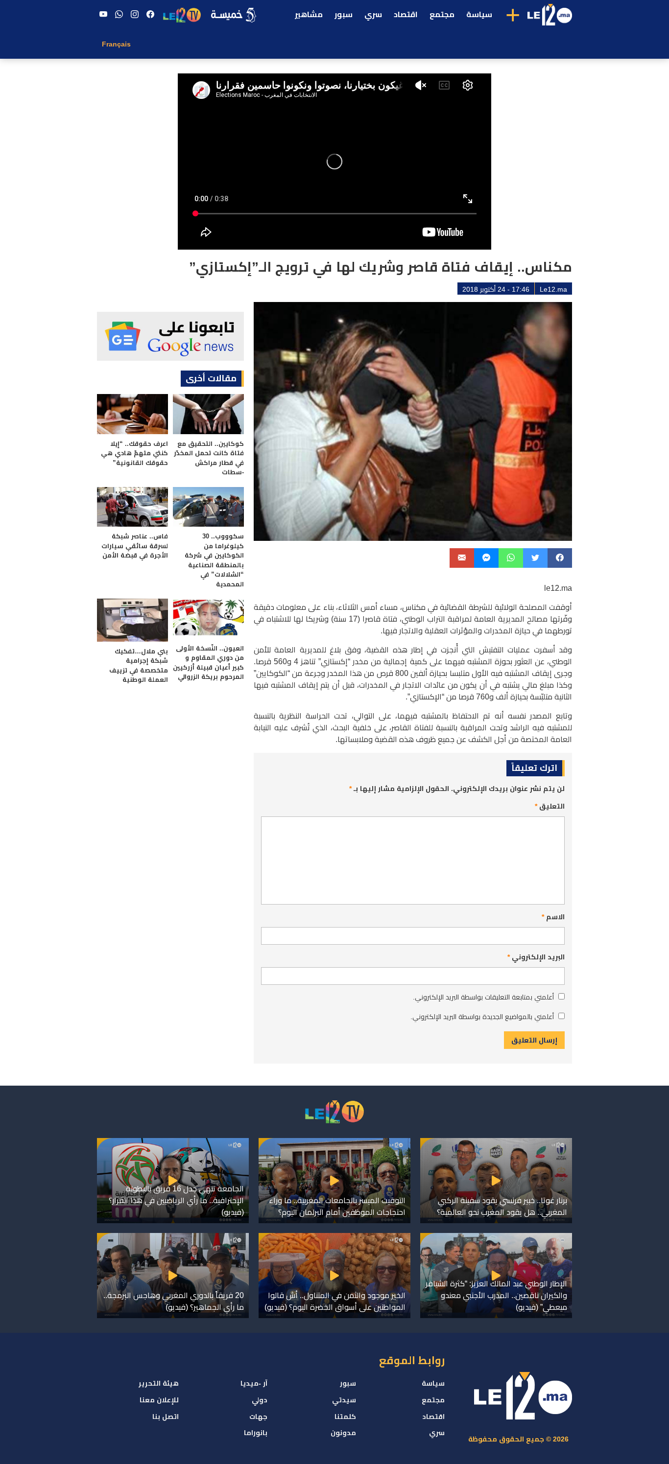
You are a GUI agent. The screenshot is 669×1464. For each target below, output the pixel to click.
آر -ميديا (253, 1383)
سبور (343, 14)
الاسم (553, 917)
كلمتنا (345, 1416)
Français (116, 44)
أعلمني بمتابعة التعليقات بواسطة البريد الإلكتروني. (483, 997)
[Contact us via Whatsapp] (119, 14)
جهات (258, 1416)
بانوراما (255, 1433)
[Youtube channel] (103, 14)
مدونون (343, 1433)
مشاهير (309, 14)
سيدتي (344, 1400)
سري (373, 14)
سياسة (479, 14)
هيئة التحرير (159, 1383)
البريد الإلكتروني (536, 957)
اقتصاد (406, 14)
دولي (259, 1400)
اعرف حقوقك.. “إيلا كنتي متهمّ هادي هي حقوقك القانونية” (134, 453)
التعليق (550, 806)
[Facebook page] (150, 14)
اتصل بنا (165, 1416)
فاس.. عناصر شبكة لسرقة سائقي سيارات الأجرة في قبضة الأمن (134, 546)
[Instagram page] (134, 14)
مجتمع (442, 14)
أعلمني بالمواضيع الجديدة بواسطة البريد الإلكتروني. (482, 1017)
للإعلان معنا (159, 1400)
